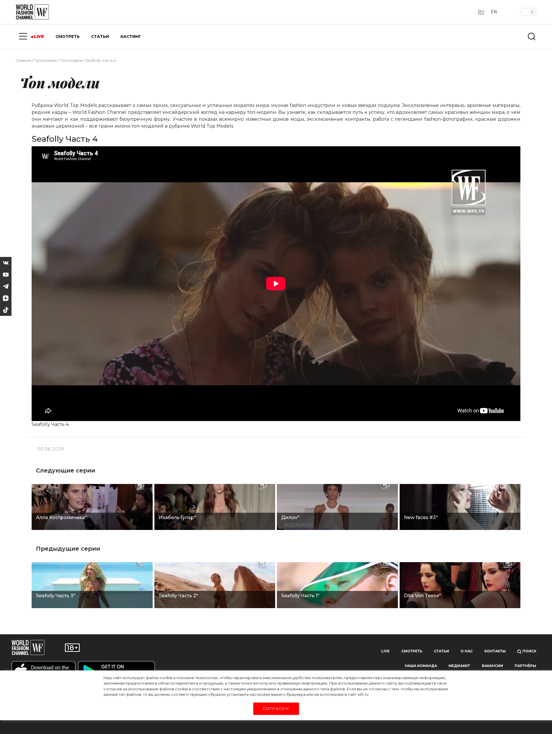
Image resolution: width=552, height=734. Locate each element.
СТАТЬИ (100, 36)
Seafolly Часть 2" (178, 595)
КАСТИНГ (130, 36)
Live (385, 651)
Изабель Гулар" (177, 517)
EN (494, 11)
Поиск (529, 651)
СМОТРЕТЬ (67, 36)
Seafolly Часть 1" (300, 595)
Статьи (441, 651)
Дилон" (290, 517)
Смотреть (411, 651)
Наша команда (421, 666)
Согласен (276, 708)
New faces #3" (421, 517)
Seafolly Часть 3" (55, 595)
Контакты (495, 651)
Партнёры (525, 666)
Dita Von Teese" (422, 595)
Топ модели (71, 60)
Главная (23, 60)
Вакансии (492, 666)
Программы (45, 60)
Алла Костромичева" (61, 517)
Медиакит (459, 666)
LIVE (39, 36)
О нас (467, 651)
